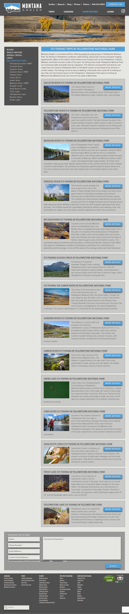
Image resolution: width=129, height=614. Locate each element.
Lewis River (15, 80)
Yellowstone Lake (18, 94)
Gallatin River (43, 585)
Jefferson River (43, 591)
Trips (51, 12)
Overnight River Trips (27, 580)
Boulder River (43, 593)
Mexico (79, 596)
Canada (79, 589)
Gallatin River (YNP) (19, 72)
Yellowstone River (44, 582)
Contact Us (115, 4)
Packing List (63, 593)
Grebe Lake (15, 100)
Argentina (80, 580)
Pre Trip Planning (66, 576)
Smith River (42, 580)
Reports (61, 4)
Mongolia (80, 600)
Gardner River (16, 69)
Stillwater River (43, 596)
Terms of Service (58, 561)
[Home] (23, 8)
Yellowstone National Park (47, 602)
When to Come (64, 585)
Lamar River (15, 78)
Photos (77, 4)
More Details (112, 87)
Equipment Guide (65, 589)
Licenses (62, 591)
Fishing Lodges (8, 578)
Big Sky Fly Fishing (9, 587)
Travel (61, 596)
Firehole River (16, 66)
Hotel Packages (8, 580)
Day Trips (24, 582)
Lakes (10, 58)
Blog (69, 4)
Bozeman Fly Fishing (10, 585)
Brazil (79, 593)
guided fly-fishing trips (91, 54)
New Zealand (81, 598)
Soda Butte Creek (18, 89)
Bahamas (80, 585)
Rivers (10, 50)
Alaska (79, 587)
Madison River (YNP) (19, 83)
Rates (61, 578)
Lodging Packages (26, 578)
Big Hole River (43, 589)
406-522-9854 (98, 4)
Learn (110, 12)
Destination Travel (84, 576)
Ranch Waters (14, 52)
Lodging (68, 12)
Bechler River (16, 97)
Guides (52, 4)
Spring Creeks (14, 55)
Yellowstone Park (17, 61)
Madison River (43, 578)
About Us (62, 598)
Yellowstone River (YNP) (21, 64)
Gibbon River (16, 75)
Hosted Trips (81, 578)
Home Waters (90, 12)
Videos (86, 4)
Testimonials (63, 582)
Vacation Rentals (9, 582)
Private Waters (43, 600)
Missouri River (43, 587)
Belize (79, 591)
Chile (78, 582)
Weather (62, 587)
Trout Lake (15, 91)
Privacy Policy (45, 561)
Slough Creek (16, 86)
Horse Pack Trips (26, 585)
